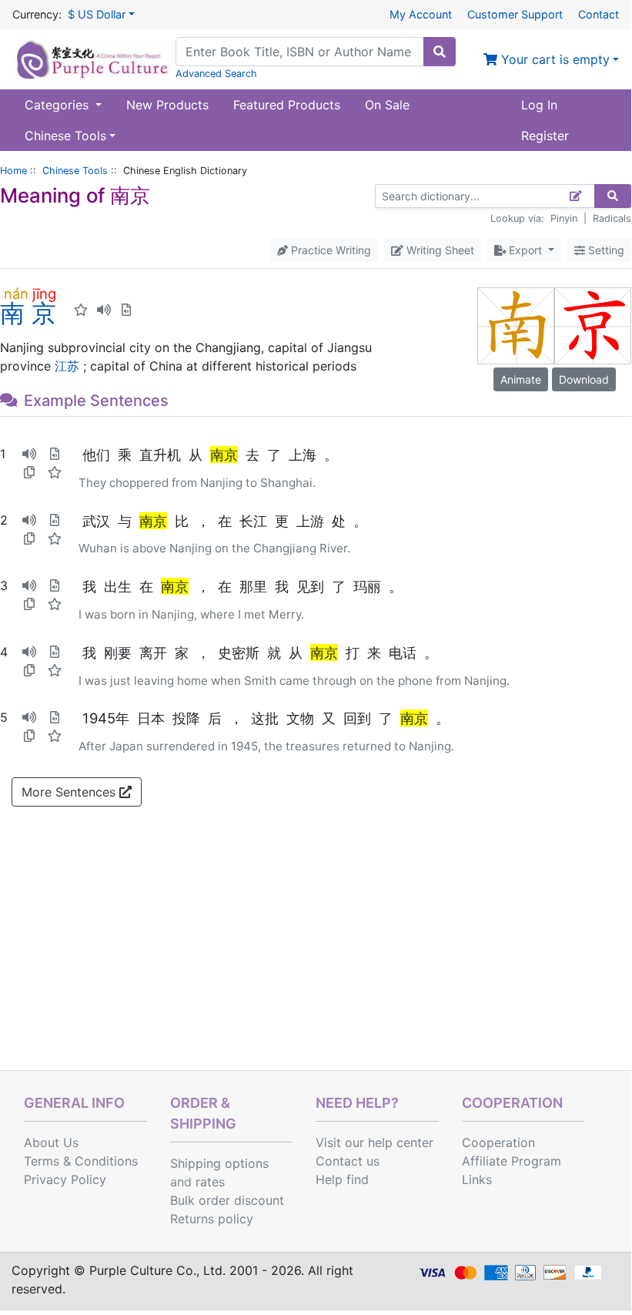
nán (16, 293)
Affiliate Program (511, 1161)
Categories (58, 104)
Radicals (612, 218)
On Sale (387, 104)
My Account (421, 14)
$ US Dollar (96, 14)
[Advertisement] (315, 954)
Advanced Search (216, 73)
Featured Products (286, 104)
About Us (51, 1142)
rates (210, 1181)
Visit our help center (374, 1142)
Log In (539, 104)
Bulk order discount (227, 1200)
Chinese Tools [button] (65, 135)
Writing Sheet (438, 250)
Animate (520, 379)
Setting (604, 250)
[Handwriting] (576, 196)
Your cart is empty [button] (553, 59)
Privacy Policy (65, 1179)
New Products (167, 104)
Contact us (348, 1161)
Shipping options (219, 1163)
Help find (342, 1179)
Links (477, 1179)
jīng (44, 293)
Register (545, 135)
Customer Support (515, 14)
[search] (439, 51)
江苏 (67, 366)
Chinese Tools (75, 170)
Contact (598, 14)
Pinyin (563, 218)
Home (13, 170)
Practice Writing (329, 250)
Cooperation (498, 1142)
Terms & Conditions (81, 1161)
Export (525, 250)
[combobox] (300, 51)
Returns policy (211, 1218)
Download (584, 379)
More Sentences (70, 792)
